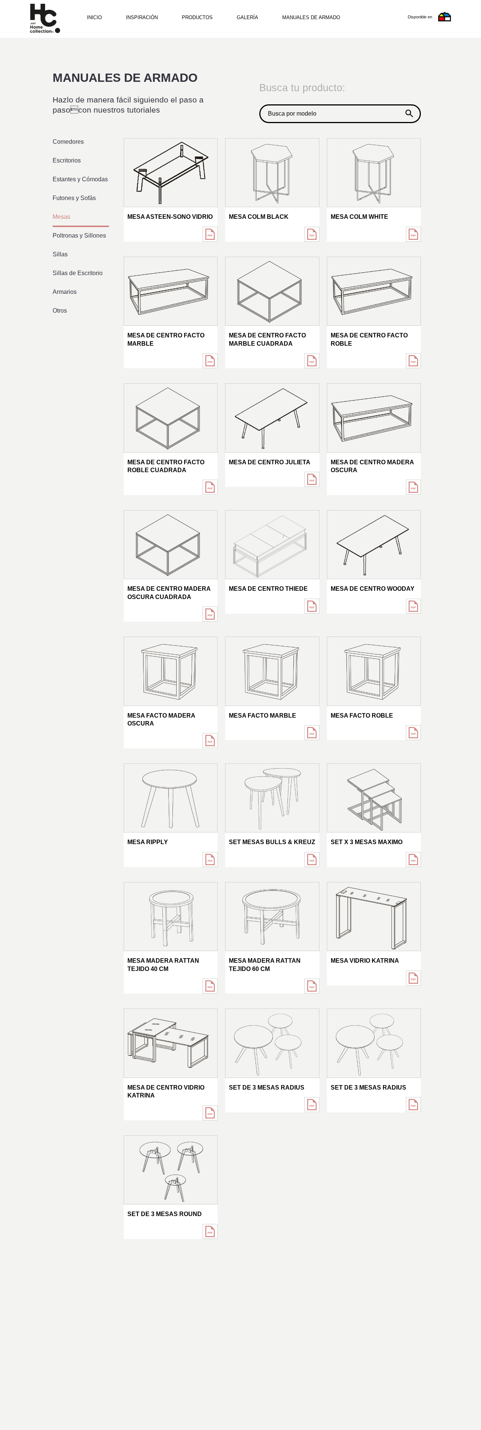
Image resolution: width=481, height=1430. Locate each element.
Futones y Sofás (74, 198)
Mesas (61, 217)
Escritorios (67, 160)
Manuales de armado (311, 17)
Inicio (94, 17)
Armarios (65, 292)
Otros (60, 310)
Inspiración (142, 17)
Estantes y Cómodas (80, 179)
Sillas (60, 254)
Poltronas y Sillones (79, 235)
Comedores (68, 141)
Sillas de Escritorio (78, 273)
